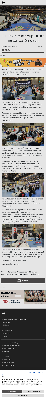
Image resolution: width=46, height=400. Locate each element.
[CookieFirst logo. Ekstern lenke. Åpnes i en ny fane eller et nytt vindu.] (2, 375)
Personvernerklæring (36, 372)
